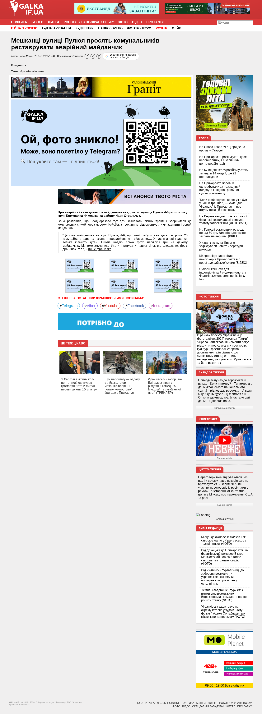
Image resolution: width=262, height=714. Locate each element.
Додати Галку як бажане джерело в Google (123, 56)
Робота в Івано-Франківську (89, 22)
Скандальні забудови (208, 706)
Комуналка (18, 65)
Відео (137, 22)
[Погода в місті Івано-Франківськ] (224, 515)
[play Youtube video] (224, 440)
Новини (141, 702)
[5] (124, 285)
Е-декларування (56, 28)
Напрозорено (110, 28)
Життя (53, 22)
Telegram (70, 306)
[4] (79, 285)
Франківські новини (32, 71)
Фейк (176, 28)
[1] (79, 265)
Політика (19, 22)
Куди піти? (85, 28)
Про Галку (155, 22)
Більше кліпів (224, 458)
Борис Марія (26, 56)
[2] (124, 265)
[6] (168, 285)
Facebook (135, 306)
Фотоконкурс (139, 28)
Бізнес (37, 22)
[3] (168, 265)
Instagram (161, 306)
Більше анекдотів (224, 408)
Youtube (111, 306)
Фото (123, 22)
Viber (91, 306)
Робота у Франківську (235, 702)
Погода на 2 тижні (225, 519)
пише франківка (99, 249)
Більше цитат (224, 505)
